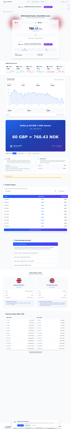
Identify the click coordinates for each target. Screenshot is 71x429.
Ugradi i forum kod (36, 153)
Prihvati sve (21, 425)
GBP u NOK (9, 11)
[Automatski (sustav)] (68, 8)
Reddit (29, 153)
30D (57, 79)
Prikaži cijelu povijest (59, 114)
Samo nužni (27, 425)
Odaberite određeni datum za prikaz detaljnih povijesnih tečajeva (15, 188)
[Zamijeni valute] (35, 22)
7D (54, 79)
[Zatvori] (56, 423)
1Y (62, 79)
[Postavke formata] (68, 5)
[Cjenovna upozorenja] (67, 2)
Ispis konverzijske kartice (36, 352)
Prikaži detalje (61, 191)
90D (60, 79)
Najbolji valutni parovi (35, 1)
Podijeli (14, 153)
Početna (4, 11)
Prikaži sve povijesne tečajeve (35, 229)
